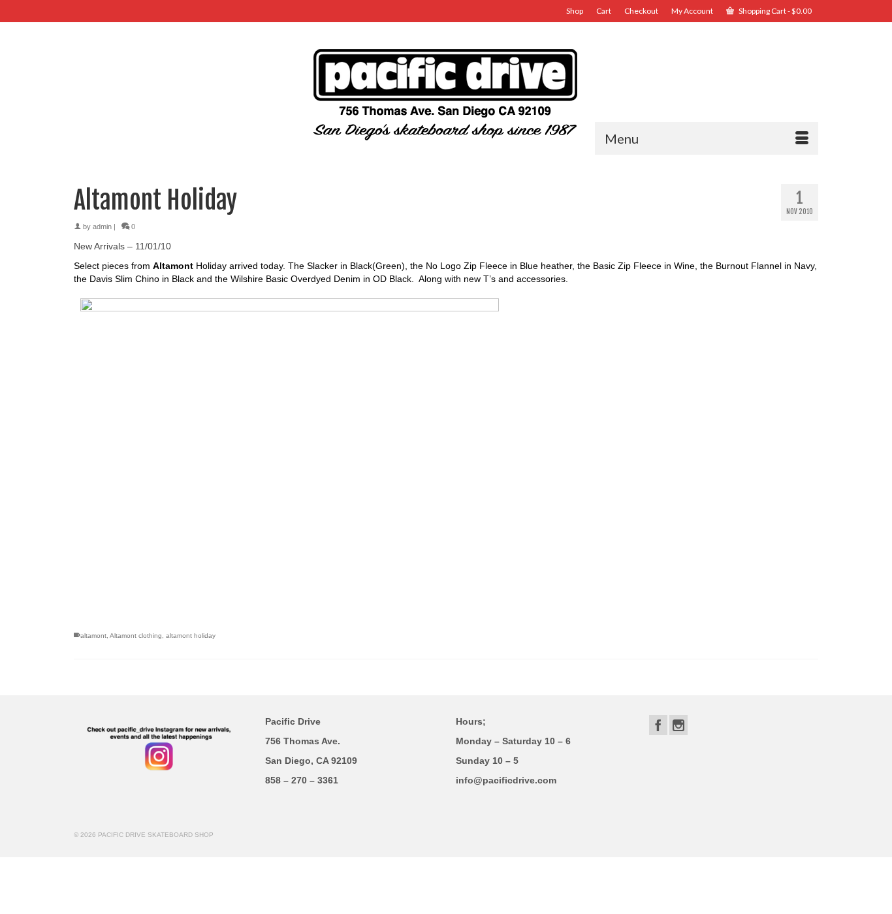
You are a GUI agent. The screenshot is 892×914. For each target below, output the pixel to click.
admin (102, 226)
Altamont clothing (136, 635)
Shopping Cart (774, 11)
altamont (93, 635)
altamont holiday (190, 635)
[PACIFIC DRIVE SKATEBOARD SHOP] (446, 93)
